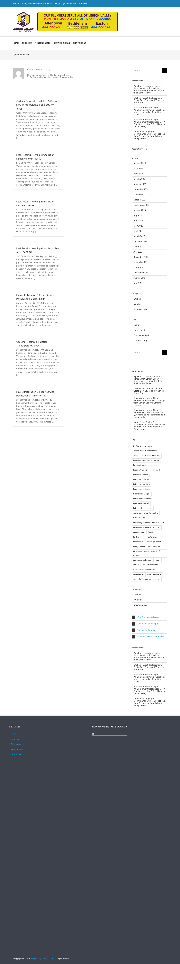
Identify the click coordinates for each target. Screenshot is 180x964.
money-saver (138, 541)
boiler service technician (142, 508)
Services (15, 739)
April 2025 (138, 231)
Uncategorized (140, 309)
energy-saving (138, 532)
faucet (150, 532)
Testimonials (17, 744)
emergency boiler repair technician (146, 527)
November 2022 (141, 262)
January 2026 (139, 184)
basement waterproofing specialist (146, 470)
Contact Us (16, 755)
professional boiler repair (142, 560)
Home (13, 734)
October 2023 (139, 247)
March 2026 (139, 179)
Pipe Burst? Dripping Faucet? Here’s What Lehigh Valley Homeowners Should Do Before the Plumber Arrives (148, 89)
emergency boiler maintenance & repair (148, 522)
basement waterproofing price (145, 465)
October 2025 (140, 200)
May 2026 (138, 168)
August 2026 (139, 163)
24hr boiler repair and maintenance (146, 455)
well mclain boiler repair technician (146, 579)
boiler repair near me (141, 479)
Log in (136, 325)
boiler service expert (141, 503)
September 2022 (141, 273)
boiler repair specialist (141, 484)
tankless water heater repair (144, 569)
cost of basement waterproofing (145, 513)
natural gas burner (154, 541)
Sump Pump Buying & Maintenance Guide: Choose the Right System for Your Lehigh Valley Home (149, 135)
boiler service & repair (141, 493)
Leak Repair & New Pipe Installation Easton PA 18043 (35, 204)
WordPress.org (140, 341)
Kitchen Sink (138, 537)
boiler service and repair (142, 498)
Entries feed (139, 330)
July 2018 (137, 283)
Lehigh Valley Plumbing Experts (42, 958)
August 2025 (139, 210)
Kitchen (137, 299)
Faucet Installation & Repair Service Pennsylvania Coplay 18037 (35, 297)
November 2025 (141, 195)
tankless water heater (151, 564)
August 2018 (139, 278)
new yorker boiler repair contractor (146, 546)
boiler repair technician (142, 489)
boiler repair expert (140, 474)
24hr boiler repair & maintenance (145, 450)
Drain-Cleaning (139, 517)
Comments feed (141, 335)
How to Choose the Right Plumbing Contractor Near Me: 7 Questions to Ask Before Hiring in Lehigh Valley (149, 123)
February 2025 (140, 241)
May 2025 (138, 226)
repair (158, 560)
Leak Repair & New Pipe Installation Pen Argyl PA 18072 (37, 250)
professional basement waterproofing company (147, 553)
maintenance (152, 537)
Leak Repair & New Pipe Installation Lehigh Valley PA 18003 (35, 157)
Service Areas (17, 749)
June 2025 (138, 221)
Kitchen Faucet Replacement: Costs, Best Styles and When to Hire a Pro (148, 100)
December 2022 (140, 257)
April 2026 (138, 174)
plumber (137, 304)
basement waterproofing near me (146, 460)
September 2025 (141, 205)
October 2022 (140, 267)
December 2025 (140, 189)
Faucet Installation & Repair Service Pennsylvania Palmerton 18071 (35, 394)
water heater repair (154, 574)
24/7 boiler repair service (142, 446)
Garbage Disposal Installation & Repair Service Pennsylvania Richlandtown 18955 (36, 105)
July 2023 (137, 252)
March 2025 (139, 236)
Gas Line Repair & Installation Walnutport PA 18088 (32, 344)
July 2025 (137, 215)
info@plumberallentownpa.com (73, 3)
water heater (138, 574)
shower (136, 564)
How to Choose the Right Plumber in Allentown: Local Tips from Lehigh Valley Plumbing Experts (149, 111)
